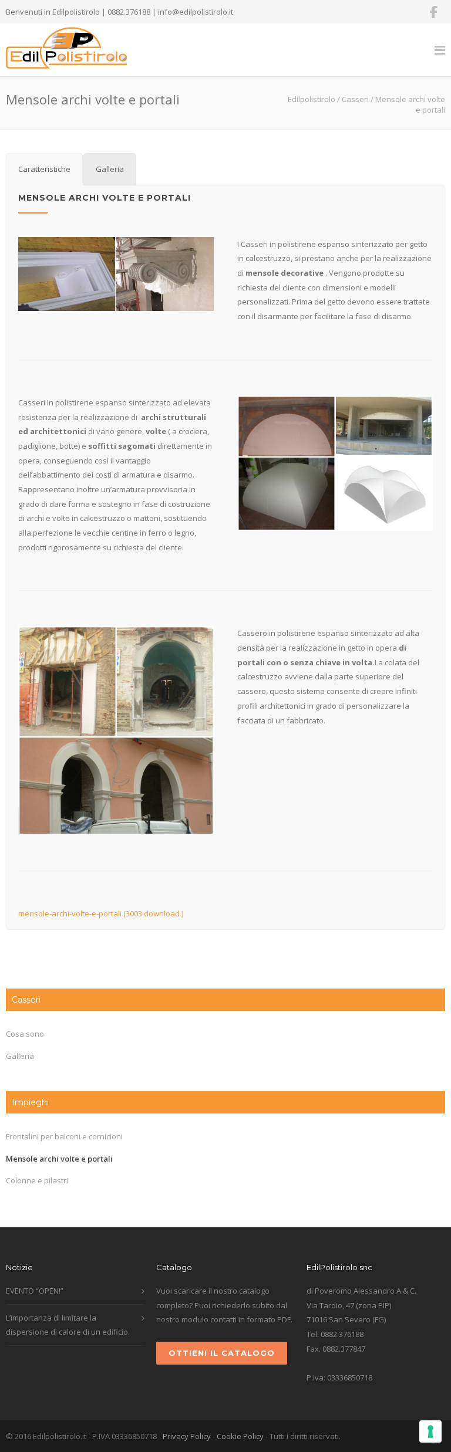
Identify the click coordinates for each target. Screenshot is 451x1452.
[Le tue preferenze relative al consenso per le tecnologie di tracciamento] (430, 1431)
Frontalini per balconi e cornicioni (64, 1136)
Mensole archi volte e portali (59, 1158)
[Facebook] (433, 11)
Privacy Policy (187, 1436)
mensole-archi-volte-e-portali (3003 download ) (100, 913)
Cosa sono (25, 1033)
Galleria (20, 1056)
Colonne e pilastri (37, 1180)
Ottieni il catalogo (222, 1353)
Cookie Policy (240, 1436)
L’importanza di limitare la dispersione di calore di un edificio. (68, 1325)
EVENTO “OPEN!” (34, 1290)
